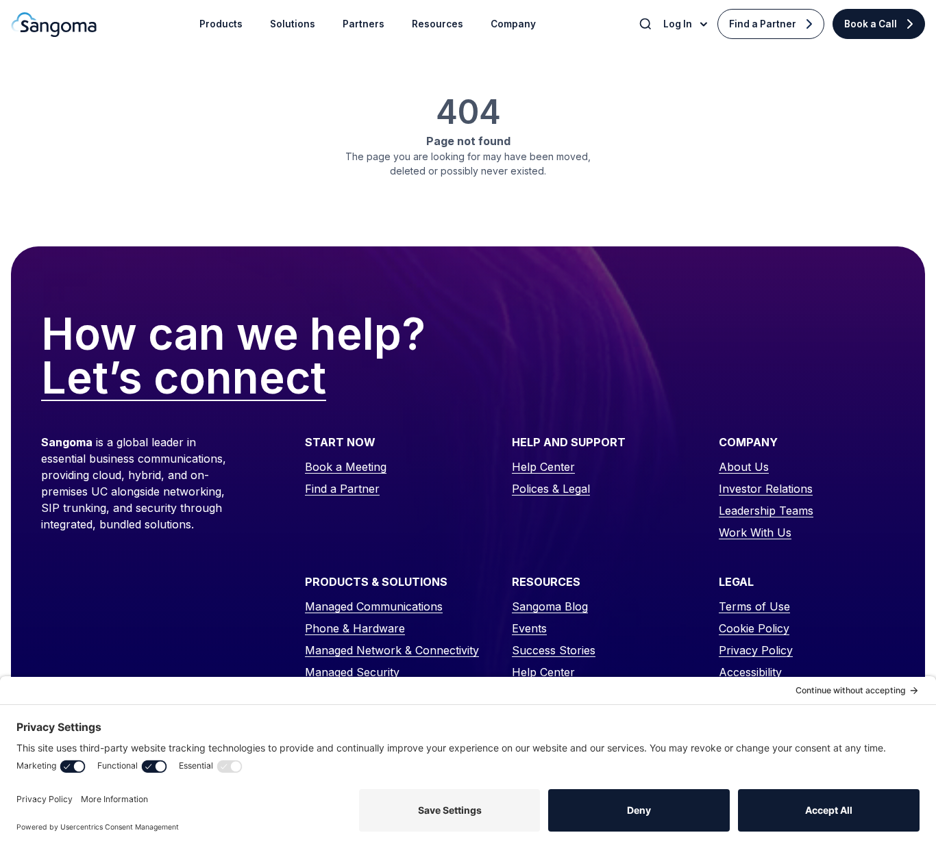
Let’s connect (183, 378)
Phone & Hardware (355, 628)
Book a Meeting (345, 467)
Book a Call (870, 23)
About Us (744, 467)
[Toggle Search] (647, 24)
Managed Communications (374, 606)
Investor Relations (766, 489)
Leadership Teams (766, 510)
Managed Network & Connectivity (392, 650)
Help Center (543, 467)
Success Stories (553, 650)
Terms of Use (754, 606)
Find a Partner (762, 23)
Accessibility (750, 672)
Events (529, 628)
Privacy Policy (756, 650)
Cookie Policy (754, 628)
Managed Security (352, 672)
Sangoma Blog (550, 606)
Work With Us (755, 532)
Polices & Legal (551, 489)
